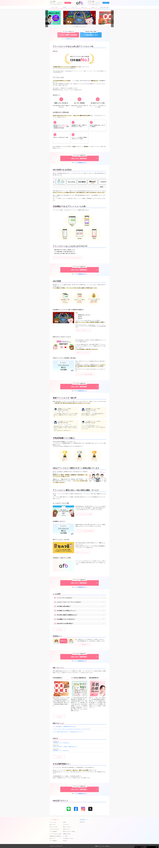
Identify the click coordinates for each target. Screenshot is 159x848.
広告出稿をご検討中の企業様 (104, 7)
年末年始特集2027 (57, 677)
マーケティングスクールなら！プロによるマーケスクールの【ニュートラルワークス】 (71, 729)
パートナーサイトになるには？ (64, 598)
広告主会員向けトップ (84, 819)
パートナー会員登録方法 (53, 831)
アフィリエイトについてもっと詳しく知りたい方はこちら (67, 257)
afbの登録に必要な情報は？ (64, 606)
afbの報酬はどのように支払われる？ (66, 619)
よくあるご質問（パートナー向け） (68, 838)
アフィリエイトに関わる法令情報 (84, 374)
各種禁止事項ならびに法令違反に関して (55, 836)
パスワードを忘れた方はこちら (55, 4)
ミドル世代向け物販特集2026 (78, 677)
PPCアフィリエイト (53, 824)
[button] (46, 18)
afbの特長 (64, 7)
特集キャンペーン (94, 7)
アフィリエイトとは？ (54, 7)
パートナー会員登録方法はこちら (68, 38)
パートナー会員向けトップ (54, 819)
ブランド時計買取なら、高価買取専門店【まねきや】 (64, 726)
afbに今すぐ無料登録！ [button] (79, 158)
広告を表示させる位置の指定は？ (65, 623)
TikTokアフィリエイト (66, 829)
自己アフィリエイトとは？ (83, 552)
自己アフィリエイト (74, 7)
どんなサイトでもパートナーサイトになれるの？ (69, 602)
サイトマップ (82, 822)
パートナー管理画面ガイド (83, 644)
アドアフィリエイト (66, 824)
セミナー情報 (65, 836)
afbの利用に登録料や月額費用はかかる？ (67, 615)
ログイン (67, 2)
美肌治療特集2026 (94, 677)
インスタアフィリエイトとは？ (54, 829)
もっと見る (59, 629)
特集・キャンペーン (53, 838)
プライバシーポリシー (101, 846)
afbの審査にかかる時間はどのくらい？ (66, 610)
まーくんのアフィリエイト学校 (84, 514)
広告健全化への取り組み (66, 833)
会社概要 (96, 846)
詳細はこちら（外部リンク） (82, 330)
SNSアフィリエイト (84, 7)
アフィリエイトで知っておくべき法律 (55, 833)
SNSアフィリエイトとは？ (83, 352)
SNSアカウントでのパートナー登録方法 (69, 831)
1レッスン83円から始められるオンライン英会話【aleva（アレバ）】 (68, 731)
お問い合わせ (65, 840)
